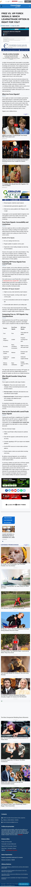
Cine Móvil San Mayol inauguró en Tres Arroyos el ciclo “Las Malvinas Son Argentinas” (14, 871)
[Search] (29, 6)
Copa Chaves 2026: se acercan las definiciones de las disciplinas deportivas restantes (14, 875)
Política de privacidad (7, 826)
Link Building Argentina (11, 850)
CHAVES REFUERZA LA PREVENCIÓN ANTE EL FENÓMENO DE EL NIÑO (8, 536)
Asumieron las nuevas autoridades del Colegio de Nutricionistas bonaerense (14, 878)
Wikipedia (20, 834)
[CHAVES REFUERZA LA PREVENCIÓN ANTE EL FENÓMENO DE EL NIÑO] (8, 529)
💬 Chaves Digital (23, 884)
